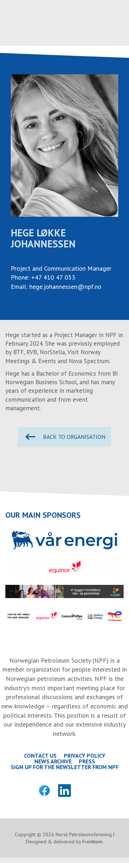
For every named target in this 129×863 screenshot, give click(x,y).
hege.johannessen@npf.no (65, 286)
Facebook (44, 790)
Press (87, 761)
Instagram (84, 790)
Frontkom (92, 841)
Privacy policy (84, 755)
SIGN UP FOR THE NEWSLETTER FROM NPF (65, 767)
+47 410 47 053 (53, 277)
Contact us (40, 755)
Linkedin (64, 790)
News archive (53, 761)
